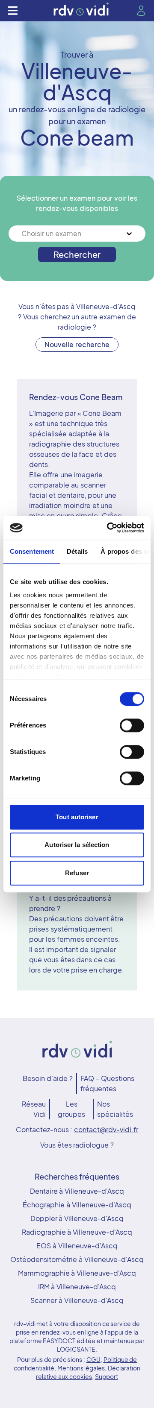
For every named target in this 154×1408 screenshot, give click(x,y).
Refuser (77, 872)
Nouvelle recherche (77, 344)
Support (106, 1376)
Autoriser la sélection (76, 844)
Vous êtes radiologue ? (77, 1144)
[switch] (132, 725)
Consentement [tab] (32, 551)
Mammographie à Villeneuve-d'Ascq (77, 1272)
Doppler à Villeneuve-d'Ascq (77, 1218)
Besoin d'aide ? (48, 1078)
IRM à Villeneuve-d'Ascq (77, 1286)
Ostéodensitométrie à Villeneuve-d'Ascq (77, 1259)
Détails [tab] (77, 551)
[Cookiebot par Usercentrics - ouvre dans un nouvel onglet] (108, 527)
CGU (93, 1359)
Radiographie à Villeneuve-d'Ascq (77, 1231)
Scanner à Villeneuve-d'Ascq (77, 1300)
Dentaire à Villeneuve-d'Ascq (77, 1190)
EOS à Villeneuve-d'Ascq (77, 1245)
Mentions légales (81, 1368)
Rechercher (77, 254)
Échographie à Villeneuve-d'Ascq (77, 1204)
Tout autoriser (77, 817)
